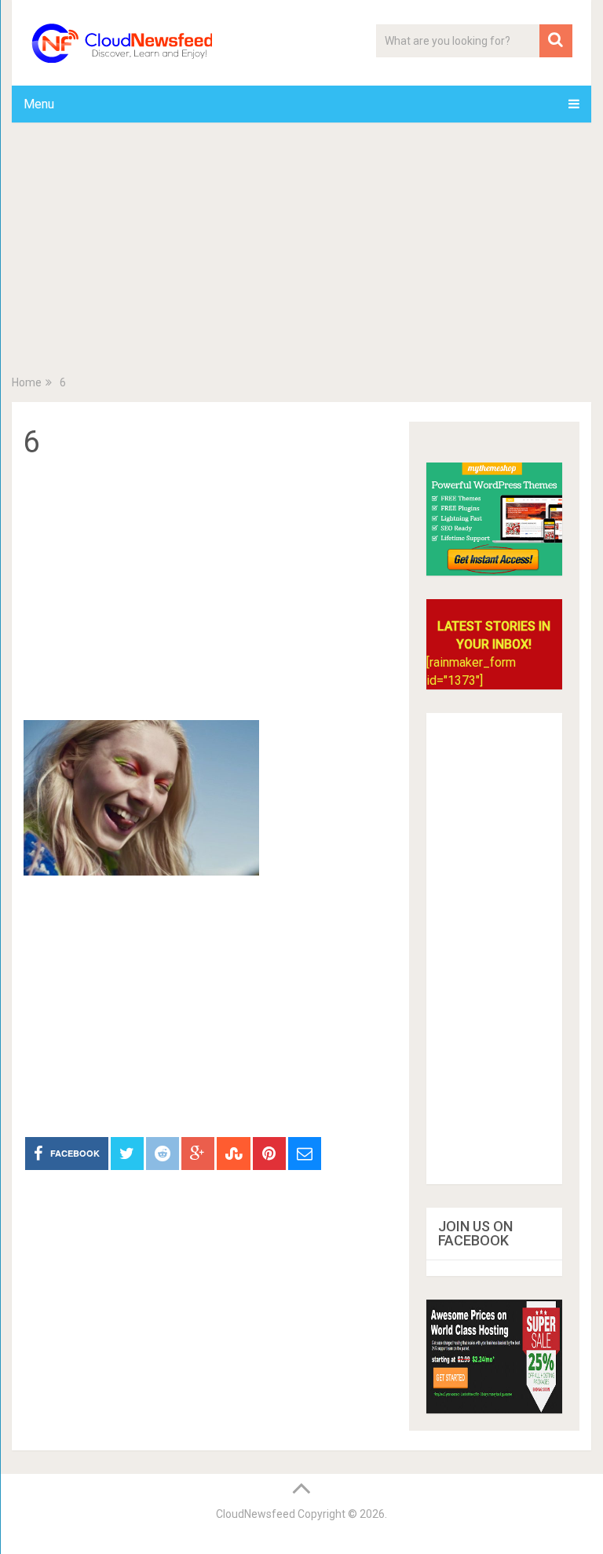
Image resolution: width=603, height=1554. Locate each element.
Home (27, 382)
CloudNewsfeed (255, 1514)
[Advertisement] (301, 252)
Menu (39, 104)
